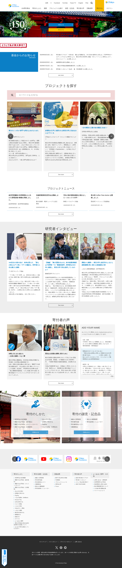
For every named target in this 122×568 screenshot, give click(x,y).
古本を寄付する (19, 502)
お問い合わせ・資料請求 (100, 480)
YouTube (65, 3)
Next (111, 136)
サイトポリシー (53, 541)
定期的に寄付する (47, 422)
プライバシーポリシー (66, 541)
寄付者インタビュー (81, 480)
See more (61, 174)
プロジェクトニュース (61, 482)
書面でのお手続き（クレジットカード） (26, 424)
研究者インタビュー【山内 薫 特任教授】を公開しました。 (75, 69)
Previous (10, 136)
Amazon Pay (18, 499)
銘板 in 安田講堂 (76, 419)
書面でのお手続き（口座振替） (24, 427)
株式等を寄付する (19, 512)
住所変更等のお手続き (100, 482)
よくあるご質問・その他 (100, 475)
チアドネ (17, 518)
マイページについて (99, 490)
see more (61, 75)
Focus (57, 486)
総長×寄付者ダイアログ (82, 477)
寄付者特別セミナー (77, 424)
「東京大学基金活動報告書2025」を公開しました (71, 65)
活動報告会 (74, 427)
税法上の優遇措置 (92, 419)
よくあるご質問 (19, 521)
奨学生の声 (58, 484)
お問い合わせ (78, 541)
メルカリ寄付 (18, 506)
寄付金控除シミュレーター (95, 422)
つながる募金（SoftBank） (50, 427)
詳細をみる (61, 24)
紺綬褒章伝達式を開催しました (65, 62)
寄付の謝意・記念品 (40, 474)
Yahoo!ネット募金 (19, 508)
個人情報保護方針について (101, 486)
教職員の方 (18, 514)
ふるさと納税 (18, 510)
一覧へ (112, 376)
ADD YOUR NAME (80, 484)
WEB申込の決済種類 (21, 419)
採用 (46, 3)
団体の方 (17, 516)
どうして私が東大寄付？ (82, 482)
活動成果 (57, 474)
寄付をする (61, 29)
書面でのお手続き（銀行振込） (24, 422)
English (81, 3)
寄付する (100, 8)
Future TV (73, 3)
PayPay (44, 424)
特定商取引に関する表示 (100, 484)
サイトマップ (43, 541)
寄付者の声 (78, 474)
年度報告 (57, 480)
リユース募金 (18, 504)
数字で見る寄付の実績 (61, 477)
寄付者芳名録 (75, 422)
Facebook (57, 3)
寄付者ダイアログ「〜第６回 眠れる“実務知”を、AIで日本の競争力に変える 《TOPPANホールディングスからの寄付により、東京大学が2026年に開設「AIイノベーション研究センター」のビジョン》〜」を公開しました (84, 57)
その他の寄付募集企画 (100, 488)
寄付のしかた (18, 474)
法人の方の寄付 (46, 419)
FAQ (86, 3)
